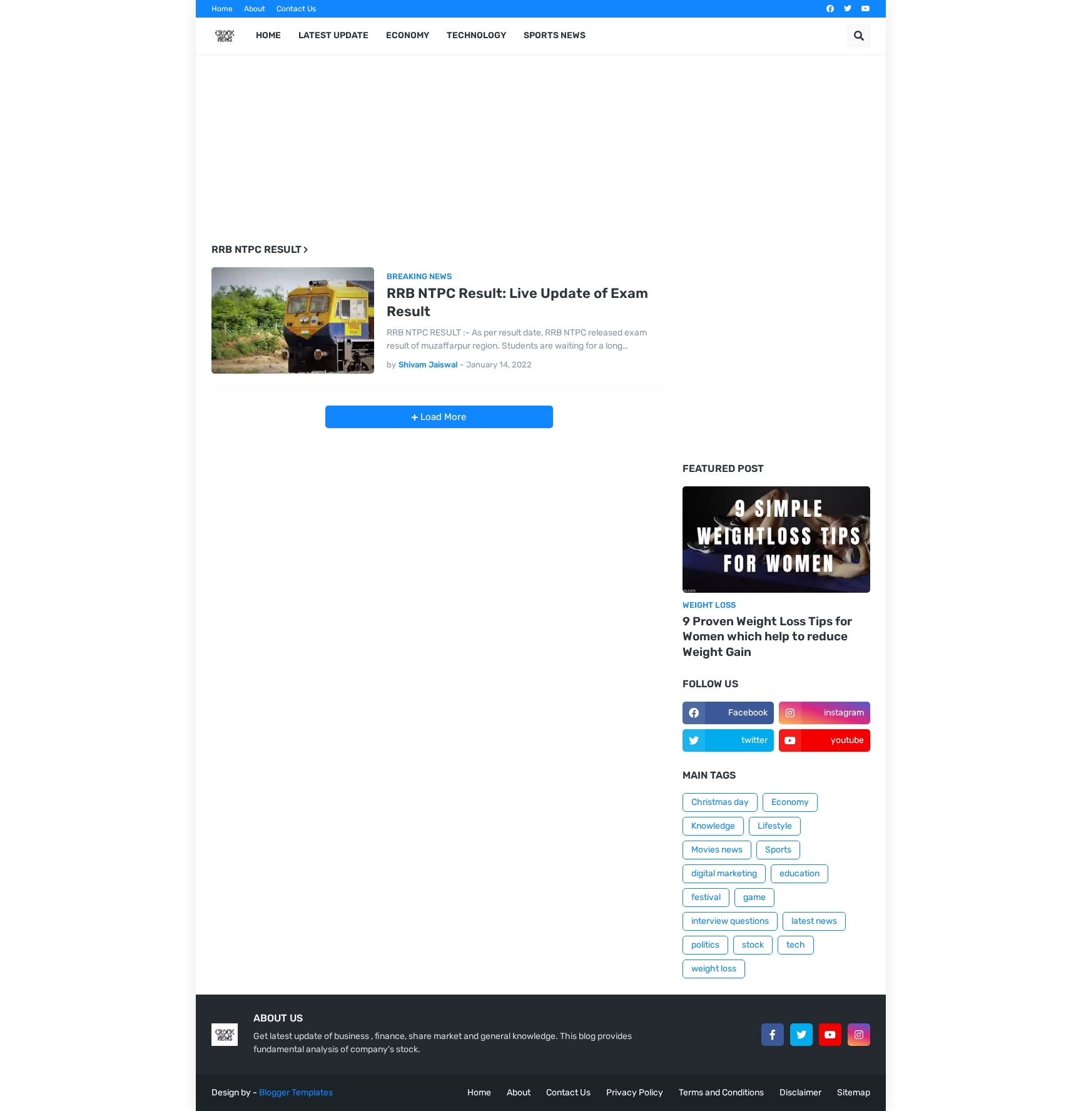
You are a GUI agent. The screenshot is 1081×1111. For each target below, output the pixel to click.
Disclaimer (800, 1092)
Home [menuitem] (268, 35)
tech (795, 944)
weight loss (713, 968)
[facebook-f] (772, 1034)
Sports (778, 849)
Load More (442, 416)
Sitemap (853, 1092)
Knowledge (713, 826)
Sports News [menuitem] (555, 35)
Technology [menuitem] (476, 35)
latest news (814, 921)
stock (753, 944)
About (254, 8)
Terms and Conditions (721, 1092)
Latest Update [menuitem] (333, 35)
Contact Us (296, 8)
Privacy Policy (634, 1092)
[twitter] (847, 9)
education (799, 873)
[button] (859, 35)
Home (222, 8)
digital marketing (724, 873)
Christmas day (720, 802)
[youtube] (865, 9)
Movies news (717, 849)
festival (706, 897)
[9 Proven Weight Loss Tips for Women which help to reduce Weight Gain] (776, 539)
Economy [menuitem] (407, 35)
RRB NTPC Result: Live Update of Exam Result (517, 302)
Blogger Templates (296, 1092)
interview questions (730, 921)
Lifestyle (775, 826)
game (754, 897)
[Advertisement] (439, 157)
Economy (790, 802)
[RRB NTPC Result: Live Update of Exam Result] (292, 320)
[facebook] (830, 9)
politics (705, 944)
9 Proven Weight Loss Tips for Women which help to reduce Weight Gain (767, 636)
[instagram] (859, 1034)
